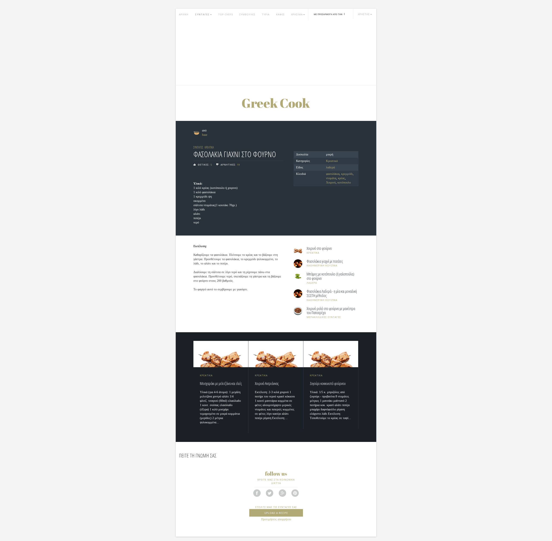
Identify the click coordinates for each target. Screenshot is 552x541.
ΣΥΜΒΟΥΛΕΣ (247, 14)
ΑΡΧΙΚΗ (183, 14)
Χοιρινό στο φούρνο (319, 248)
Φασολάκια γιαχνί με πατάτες (325, 261)
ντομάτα (331, 178)
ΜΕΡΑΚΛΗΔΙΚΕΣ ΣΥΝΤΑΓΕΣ (324, 317)
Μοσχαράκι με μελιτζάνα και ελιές (221, 383)
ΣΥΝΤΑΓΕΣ (202, 14)
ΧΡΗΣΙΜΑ (297, 14)
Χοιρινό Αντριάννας (267, 383)
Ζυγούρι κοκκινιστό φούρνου (328, 383)
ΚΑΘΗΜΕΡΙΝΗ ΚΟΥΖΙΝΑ (322, 265)
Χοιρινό (331, 182)
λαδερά (330, 167)
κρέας (341, 178)
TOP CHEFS (225, 14)
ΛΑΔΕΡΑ (312, 282)
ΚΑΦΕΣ (280, 14)
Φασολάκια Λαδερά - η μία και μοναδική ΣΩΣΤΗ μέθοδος (332, 293)
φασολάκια (332, 174)
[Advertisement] (276, 52)
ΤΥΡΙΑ (266, 14)
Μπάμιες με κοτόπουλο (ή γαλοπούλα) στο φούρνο (330, 276)
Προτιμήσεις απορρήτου (276, 519)
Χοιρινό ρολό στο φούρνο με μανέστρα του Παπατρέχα (331, 311)
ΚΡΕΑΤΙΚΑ (209, 147)
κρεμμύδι (347, 174)
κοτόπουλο (344, 182)
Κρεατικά (332, 161)
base (204, 134)
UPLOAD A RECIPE (276, 512)
